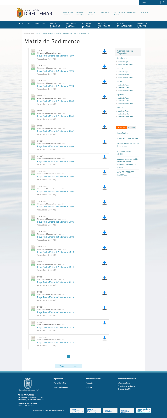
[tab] (121, 127)
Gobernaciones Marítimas (68, 13)
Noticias (104, 12)
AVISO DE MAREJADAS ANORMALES (125, 173)
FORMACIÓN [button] (39, 23)
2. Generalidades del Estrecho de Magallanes (128, 144)
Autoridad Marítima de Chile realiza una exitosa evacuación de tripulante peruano (127, 163)
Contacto (143, 12)
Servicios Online (91, 13)
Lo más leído (122, 127)
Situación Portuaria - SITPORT (125, 152)
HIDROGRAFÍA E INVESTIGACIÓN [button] (104, 24)
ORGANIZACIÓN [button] (23, 23)
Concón (119, 81)
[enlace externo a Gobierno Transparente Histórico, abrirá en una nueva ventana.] (127, 410)
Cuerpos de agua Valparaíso (51, 33)
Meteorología (131, 12)
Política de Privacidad (40, 410)
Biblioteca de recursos (56, 410)
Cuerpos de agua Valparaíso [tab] (125, 52)
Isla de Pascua (121, 58)
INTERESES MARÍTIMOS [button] (87, 24)
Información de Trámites (119, 13)
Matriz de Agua (123, 61)
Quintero (119, 68)
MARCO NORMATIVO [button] (55, 24)
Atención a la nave (124, 383)
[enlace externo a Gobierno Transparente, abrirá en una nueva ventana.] (110, 410)
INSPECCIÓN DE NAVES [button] (142, 24)
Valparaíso (120, 94)
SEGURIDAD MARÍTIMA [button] (71, 24)
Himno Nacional (123, 133)
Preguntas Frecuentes (80, 13)
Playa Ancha (67, 33)
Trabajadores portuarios (126, 386)
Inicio (38, 33)
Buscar (164, 2)
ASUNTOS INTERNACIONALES (124, 24)
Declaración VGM (124, 389)
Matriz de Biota (123, 74)
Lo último (131, 127)
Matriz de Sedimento (81, 33)
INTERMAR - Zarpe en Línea (127, 138)
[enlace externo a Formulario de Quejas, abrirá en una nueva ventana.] (143, 410)
